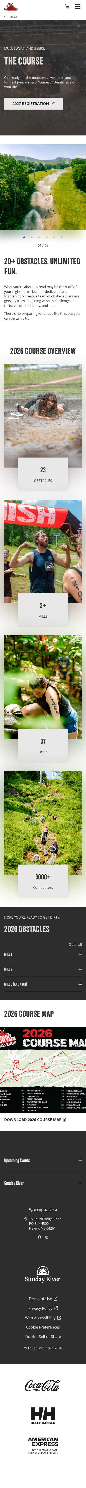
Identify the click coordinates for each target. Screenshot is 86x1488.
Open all (75, 944)
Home (13, 16)
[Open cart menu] (67, 7)
